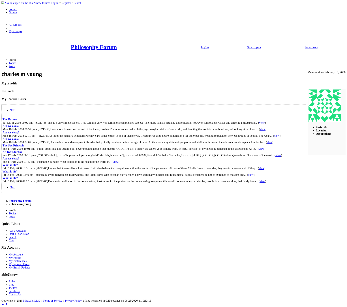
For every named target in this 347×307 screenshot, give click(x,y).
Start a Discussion (19, 233)
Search (78, 3)
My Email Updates (19, 267)
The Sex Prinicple (13, 145)
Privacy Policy (73, 300)
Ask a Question (17, 230)
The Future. (10, 119)
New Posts (311, 47)
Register (66, 3)
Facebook (14, 291)
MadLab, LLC (31, 300)
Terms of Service (52, 300)
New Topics (254, 47)
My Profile (15, 257)
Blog (11, 284)
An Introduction (13, 152)
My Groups (15, 31)
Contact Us (15, 294)
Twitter (13, 287)
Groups (13, 12)
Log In (55, 3)
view (262, 122)
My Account (16, 254)
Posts (12, 66)
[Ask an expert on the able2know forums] (25, 3)
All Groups (15, 24)
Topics (12, 63)
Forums (13, 9)
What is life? (10, 165)
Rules (12, 281)
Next (12, 110)
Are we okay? (11, 125)
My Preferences (18, 261)
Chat (11, 240)
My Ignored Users (19, 264)
